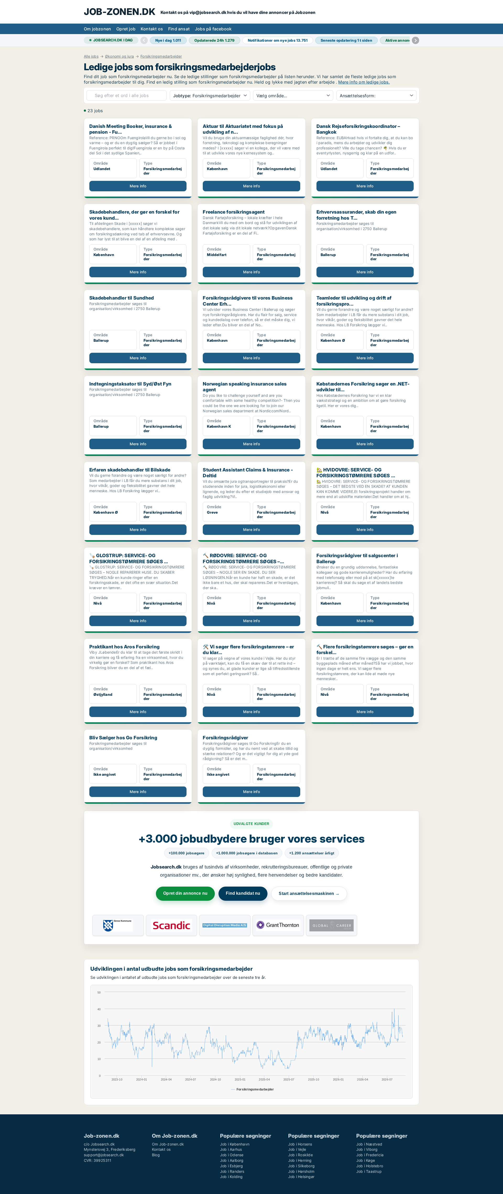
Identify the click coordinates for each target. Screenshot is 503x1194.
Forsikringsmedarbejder (161, 56)
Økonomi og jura (119, 56)
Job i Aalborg (232, 1160)
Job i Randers (232, 1171)
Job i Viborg (367, 1149)
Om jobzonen (97, 28)
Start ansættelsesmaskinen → (309, 893)
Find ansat (179, 28)
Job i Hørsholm (301, 1171)
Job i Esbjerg (231, 1166)
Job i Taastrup (369, 1171)
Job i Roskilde (300, 1155)
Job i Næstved (369, 1144)
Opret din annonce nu (185, 893)
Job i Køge (365, 1160)
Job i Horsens (300, 1144)
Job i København (234, 1144)
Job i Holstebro (369, 1166)
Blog (156, 1155)
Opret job (125, 28)
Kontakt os (152, 28)
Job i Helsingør (301, 1176)
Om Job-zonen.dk (168, 1144)
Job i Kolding (231, 1176)
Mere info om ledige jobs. (364, 82)
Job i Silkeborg (301, 1166)
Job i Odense (231, 1155)
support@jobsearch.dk (104, 1155)
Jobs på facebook (213, 28)
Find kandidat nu (243, 893)
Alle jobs (91, 56)
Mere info (138, 186)
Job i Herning (300, 1160)
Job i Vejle (297, 1149)
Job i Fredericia (370, 1155)
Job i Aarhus (231, 1149)
